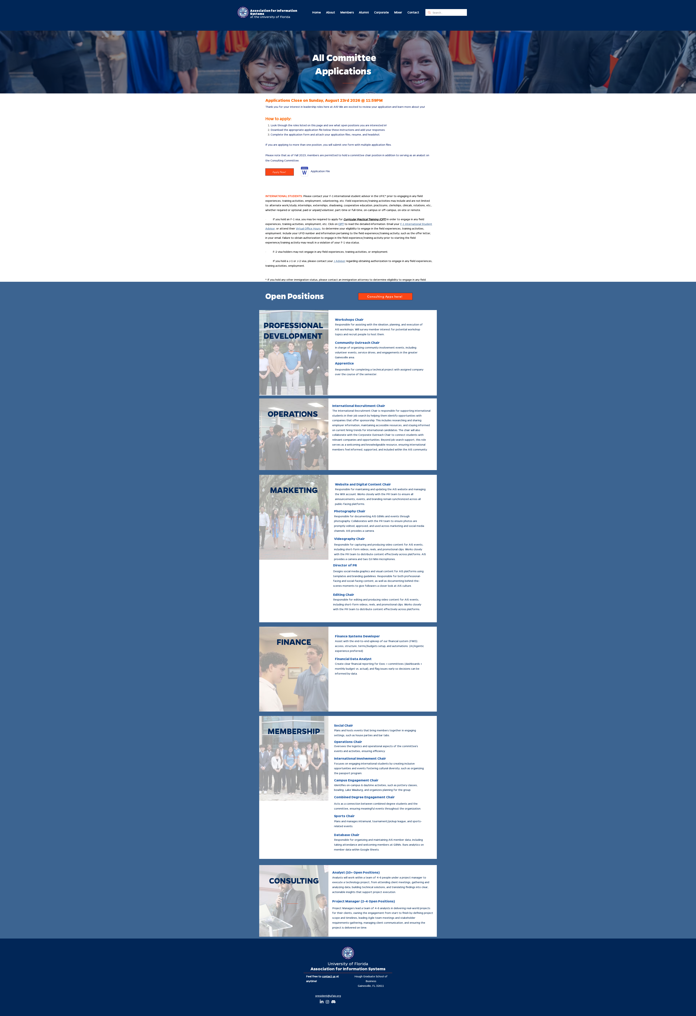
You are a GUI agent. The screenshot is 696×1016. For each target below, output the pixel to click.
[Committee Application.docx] (304, 172)
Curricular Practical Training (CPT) (364, 219)
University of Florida (348, 963)
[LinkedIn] (321, 1001)
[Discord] (333, 1001)
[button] (330, 12)
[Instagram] (327, 1001)
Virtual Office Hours (308, 228)
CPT (341, 224)
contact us (328, 976)
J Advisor (339, 261)
